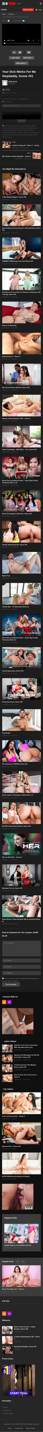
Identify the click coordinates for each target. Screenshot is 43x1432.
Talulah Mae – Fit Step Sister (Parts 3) (15, 607)
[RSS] (4, 1002)
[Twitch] (9, 1002)
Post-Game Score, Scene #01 (12, 702)
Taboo (35, 135)
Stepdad (30, 135)
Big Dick (10, 126)
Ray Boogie (6, 733)
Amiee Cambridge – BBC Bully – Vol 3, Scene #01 (19, 449)
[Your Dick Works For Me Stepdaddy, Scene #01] (21, 184)
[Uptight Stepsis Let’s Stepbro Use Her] (21, 1233)
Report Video (8, 1413)
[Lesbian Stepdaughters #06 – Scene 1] (7, 1340)
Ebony (35, 128)
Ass (6, 126)
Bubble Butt (32, 126)
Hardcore (20, 130)
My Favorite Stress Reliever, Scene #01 (16, 387)
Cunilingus (16, 128)
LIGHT (4, 21)
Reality (8, 135)
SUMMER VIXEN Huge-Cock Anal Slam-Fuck (17, 261)
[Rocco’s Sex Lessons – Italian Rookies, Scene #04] (7, 1330)
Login (39, 10)
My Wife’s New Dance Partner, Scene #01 (16, 826)
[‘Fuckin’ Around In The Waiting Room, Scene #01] (7, 1068)
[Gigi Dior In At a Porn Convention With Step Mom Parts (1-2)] (7, 1048)
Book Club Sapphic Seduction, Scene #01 (17, 513)
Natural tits (20, 132)
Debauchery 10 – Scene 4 (11, 356)
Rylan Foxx (6, 576)
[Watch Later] (19, 52)
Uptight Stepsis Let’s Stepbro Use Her (17, 1245)
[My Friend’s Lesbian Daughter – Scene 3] (21, 158)
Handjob (14, 130)
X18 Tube (14, 99)
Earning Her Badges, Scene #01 (25, 1346)
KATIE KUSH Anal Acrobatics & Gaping (16, 1176)
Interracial (26, 130)
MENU (5, 10)
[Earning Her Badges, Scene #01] (7, 1350)
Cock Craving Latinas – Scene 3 (13, 1116)
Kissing (32, 130)
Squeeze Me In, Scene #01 (11, 1146)
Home (6, 1407)
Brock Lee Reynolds (9, 325)
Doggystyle (30, 128)
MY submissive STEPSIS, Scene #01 (15, 764)
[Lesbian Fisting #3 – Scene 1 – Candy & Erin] (21, 147)
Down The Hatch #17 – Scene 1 (13, 1289)
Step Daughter (23, 135)
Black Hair (20, 126)
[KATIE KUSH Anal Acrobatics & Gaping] (21, 1163)
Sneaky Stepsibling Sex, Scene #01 (14, 544)
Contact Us (8, 1410)
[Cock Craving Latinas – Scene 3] (21, 1103)
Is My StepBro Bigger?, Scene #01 (14, 197)
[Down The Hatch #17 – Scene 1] (21, 1276)
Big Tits (15, 126)
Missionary (13, 132)
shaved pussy (14, 135)
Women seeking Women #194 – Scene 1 (16, 418)
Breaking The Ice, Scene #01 (12, 888)
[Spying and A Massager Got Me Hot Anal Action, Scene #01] (7, 1058)
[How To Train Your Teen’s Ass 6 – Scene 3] (7, 1078)
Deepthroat (23, 128)
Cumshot (9, 128)
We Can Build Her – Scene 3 (12, 857)
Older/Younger (28, 132)
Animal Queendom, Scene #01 (12, 671)
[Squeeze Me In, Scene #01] (21, 1133)
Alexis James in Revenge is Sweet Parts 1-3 (17, 795)
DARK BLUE (12, 81)
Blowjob (26, 126)
